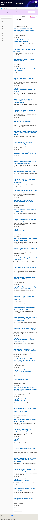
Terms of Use (3, 519)
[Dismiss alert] (36, 2)
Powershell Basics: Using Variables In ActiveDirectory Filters (24, 111)
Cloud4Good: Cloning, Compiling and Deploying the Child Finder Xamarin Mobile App (23, 298)
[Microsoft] (1, 8)
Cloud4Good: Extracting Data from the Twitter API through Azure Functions (24, 308)
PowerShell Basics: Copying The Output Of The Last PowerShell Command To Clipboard (24, 459)
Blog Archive (18, 16)
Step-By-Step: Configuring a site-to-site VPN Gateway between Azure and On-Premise (24, 89)
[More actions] (36, 16)
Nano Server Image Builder (21, 379)
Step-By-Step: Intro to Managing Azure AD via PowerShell (24, 50)
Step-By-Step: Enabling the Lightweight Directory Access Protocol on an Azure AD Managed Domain (25, 389)
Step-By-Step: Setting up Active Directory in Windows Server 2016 (25, 239)
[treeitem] (6, 20)
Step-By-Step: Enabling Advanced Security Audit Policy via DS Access (23, 200)
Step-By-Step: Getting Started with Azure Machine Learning (25, 191)
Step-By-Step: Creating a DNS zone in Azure (23, 439)
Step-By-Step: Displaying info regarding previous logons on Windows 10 (24, 287)
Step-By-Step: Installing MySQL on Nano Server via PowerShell (24, 420)
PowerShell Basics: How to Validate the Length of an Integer (24, 220)
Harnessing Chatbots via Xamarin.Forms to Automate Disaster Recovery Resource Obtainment (24, 121)
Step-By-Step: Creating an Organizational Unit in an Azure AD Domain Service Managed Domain (25, 339)
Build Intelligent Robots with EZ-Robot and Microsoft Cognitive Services (24, 79)
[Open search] (33, 8)
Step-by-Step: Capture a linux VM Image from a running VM (24, 489)
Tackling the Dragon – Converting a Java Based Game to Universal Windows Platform (22, 100)
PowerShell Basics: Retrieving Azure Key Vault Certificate (24, 69)
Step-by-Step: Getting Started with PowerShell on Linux (23, 498)
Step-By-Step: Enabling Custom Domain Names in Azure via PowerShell (24, 370)
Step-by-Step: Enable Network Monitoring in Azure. (22, 229)
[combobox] (6, 18)
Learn (14, 16)
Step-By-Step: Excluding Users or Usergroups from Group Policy (22, 430)
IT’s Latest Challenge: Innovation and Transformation (24, 449)
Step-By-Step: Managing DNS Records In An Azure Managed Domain (24, 479)
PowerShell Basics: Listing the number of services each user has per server (25, 249)
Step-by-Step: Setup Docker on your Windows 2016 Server (23, 399)
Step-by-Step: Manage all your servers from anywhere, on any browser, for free (24, 349)
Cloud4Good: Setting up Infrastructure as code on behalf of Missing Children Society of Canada (25, 318)
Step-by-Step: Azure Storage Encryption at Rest (24, 268)
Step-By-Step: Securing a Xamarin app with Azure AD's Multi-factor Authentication (24, 181)
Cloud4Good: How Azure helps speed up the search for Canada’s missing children (25, 329)
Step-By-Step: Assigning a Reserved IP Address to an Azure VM (24, 277)
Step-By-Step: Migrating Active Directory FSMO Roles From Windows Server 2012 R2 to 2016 (25, 132)
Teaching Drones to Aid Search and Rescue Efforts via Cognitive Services (23, 143)
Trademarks (8, 519)
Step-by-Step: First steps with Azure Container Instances (23, 59)
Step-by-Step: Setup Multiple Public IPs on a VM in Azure (24, 210)
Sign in (36, 8)
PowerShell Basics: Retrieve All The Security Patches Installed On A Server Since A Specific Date (24, 360)
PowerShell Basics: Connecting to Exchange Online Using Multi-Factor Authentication (23, 30)
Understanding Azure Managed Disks (24, 171)
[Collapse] (11, 16)
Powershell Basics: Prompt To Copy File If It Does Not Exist (25, 258)
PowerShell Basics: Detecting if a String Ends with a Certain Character (24, 162)
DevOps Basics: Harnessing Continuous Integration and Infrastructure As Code (24, 152)
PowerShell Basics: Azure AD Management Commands (21, 40)
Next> (14, 507)
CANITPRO (23, 16)
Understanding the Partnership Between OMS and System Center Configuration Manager (25, 410)
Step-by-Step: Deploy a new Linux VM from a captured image (24, 470)
